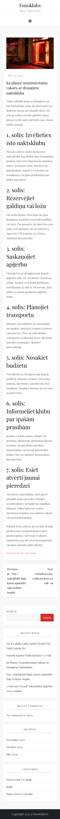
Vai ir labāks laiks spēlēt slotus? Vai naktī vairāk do (28, 646)
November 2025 (15, 740)
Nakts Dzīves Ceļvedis (21, 553)
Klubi (9, 787)
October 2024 (14, 747)
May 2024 (12, 754)
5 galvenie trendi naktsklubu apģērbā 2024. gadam (29, 688)
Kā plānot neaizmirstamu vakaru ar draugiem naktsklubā (27, 665)
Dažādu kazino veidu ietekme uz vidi (28, 655)
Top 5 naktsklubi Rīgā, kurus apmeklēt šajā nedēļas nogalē (29, 677)
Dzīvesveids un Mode (19, 779)
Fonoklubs (30, 5)
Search (11, 611)
